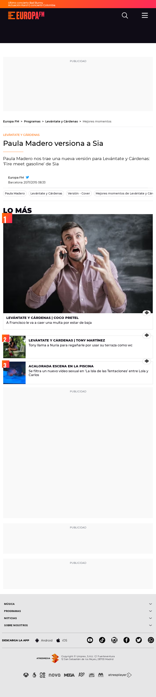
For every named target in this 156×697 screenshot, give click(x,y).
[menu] (145, 15)
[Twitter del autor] (27, 177)
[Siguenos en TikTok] (102, 642)
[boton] (115, 604)
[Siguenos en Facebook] (127, 642)
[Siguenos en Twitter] (139, 642)
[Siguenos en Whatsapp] (151, 642)
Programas (32, 121)
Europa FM (11, 121)
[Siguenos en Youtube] (90, 642)
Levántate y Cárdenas (62, 121)
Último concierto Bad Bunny (25, 2)
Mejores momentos (97, 121)
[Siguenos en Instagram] (114, 642)
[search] (125, 15)
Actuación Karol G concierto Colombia (31, 5)
